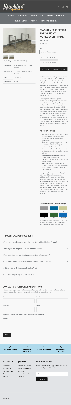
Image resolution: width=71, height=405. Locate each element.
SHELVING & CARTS (37, 15)
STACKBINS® (10, 15)
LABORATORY (60, 15)
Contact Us (21, 376)
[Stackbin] (13, 7)
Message (5, 318)
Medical (5, 376)
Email (38, 297)
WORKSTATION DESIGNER (48, 21)
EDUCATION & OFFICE (21, 21)
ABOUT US (34, 21)
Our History (21, 371)
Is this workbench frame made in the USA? (20, 268)
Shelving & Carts (8, 371)
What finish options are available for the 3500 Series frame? (27, 261)
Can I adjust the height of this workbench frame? (22, 248)
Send (7, 335)
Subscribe (41, 379)
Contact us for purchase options (53, 69)
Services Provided (23, 374)
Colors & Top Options (24, 366)
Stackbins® (6, 366)
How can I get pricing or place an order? (19, 274)
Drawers (5, 374)
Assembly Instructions (24, 368)
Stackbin (8, 398)
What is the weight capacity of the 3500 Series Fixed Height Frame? (30, 242)
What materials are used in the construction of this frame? (26, 255)
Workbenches (7, 368)
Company (6, 306)
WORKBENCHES (22, 15)
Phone (38, 306)
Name (5, 297)
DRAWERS (50, 15)
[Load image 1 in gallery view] (19, 40)
